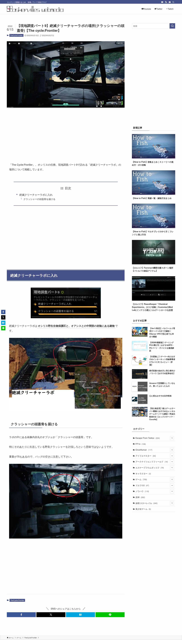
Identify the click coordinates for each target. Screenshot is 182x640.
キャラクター (143, 473)
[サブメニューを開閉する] (172, 438)
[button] (21, 614)
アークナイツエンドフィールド (152, 461)
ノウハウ (142, 491)
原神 (140, 497)
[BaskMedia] (35, 9)
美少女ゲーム (143, 509)
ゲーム (141, 479)
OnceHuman (144, 449)
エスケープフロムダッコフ (150, 467)
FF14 (141, 443)
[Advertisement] (66, 132)
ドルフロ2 (142, 485)
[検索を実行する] (172, 26)
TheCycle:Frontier (16, 35)
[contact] (169, 2)
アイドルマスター (146, 455)
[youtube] (162, 2)
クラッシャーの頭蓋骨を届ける (39, 199)
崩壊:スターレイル (146, 503)
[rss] (166, 2)
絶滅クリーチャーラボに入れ (36, 194)
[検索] (173, 2)
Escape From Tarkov (148, 437)
